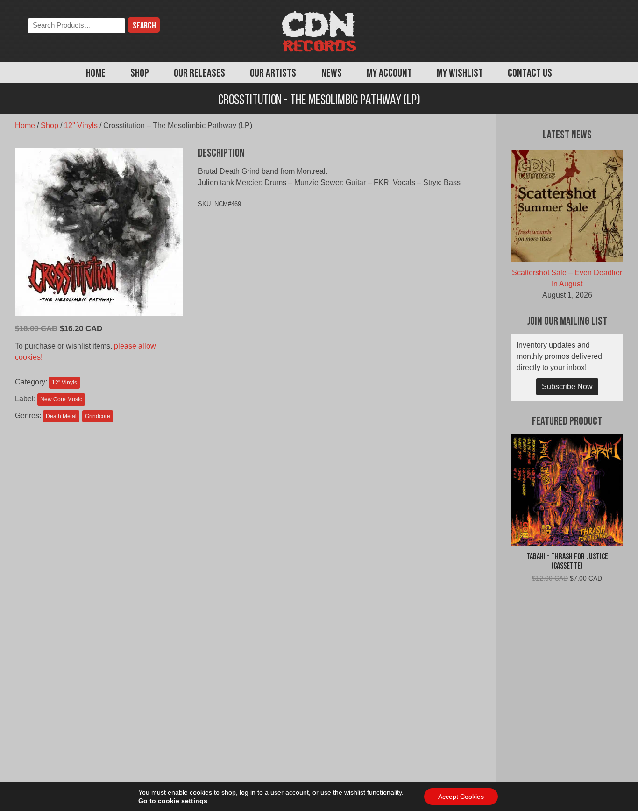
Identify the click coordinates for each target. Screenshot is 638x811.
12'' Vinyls (81, 125)
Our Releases (199, 73)
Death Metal (61, 416)
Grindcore (97, 416)
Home (96, 73)
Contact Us (530, 73)
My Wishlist (460, 73)
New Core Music (61, 399)
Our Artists (273, 73)
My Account (389, 73)
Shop (139, 73)
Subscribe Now (567, 387)
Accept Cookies (461, 796)
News (331, 73)
